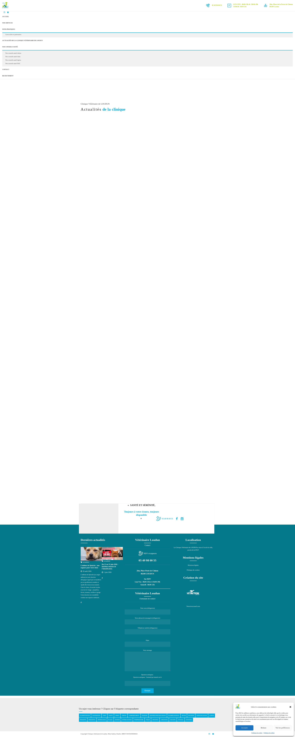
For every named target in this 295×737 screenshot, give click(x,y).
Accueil (5, 16)
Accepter (244, 728)
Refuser (263, 728)
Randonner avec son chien (188, 214)
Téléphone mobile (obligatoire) (147, 628)
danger (144, 715)
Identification (202, 715)
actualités (178, 149)
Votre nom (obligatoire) (147, 608)
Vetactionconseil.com (193, 606)
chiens (124, 715)
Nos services (7, 23)
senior (117, 719)
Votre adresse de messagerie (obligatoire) (147, 618)
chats (111, 715)
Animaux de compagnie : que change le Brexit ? (190, 451)
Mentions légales (193, 565)
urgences (164, 719)
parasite (83, 719)
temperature (138, 719)
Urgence (155, 719)
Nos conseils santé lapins (13, 60)
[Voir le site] (193, 592)
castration (96, 715)
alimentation (85, 715)
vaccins (173, 719)
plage (110, 719)
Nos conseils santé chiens (13, 53)
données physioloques (158, 715)
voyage (180, 719)
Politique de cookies (256, 733)
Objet (147, 640)
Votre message (147, 650)
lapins (211, 715)
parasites (92, 719)
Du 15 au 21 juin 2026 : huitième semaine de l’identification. (110, 567)
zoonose (189, 719)
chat (104, 715)
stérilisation (127, 719)
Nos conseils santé (10, 47)
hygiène (191, 715)
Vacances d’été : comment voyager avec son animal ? (188, 154)
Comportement (134, 715)
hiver (184, 715)
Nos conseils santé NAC (12, 63)
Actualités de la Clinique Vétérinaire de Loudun (22, 40)
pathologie (102, 719)
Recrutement (7, 76)
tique (148, 719)
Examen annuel (173, 715)
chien (117, 715)
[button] (290, 707)
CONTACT (5, 69)
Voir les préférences (283, 728)
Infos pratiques (8, 29)
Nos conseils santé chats (12, 56)
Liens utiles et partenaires (13, 34)
